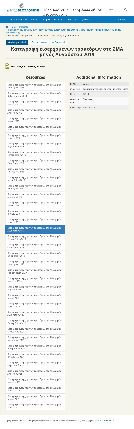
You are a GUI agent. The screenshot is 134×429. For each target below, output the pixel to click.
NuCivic (111, 420)
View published (19, 43)
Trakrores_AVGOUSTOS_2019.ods (28, 66)
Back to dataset (39, 42)
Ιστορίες (46, 19)
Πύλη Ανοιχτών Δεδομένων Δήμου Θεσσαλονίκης (72, 12)
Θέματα (58, 19)
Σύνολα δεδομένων (17, 19)
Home (13, 26)
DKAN (102, 420)
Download (59, 42)
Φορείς (34, 19)
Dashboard (71, 19)
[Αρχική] (22, 8)
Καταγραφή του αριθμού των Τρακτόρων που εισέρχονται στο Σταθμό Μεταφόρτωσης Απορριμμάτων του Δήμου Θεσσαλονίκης (63, 31)
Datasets (23, 26)
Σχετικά (84, 19)
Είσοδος (122, 19)
